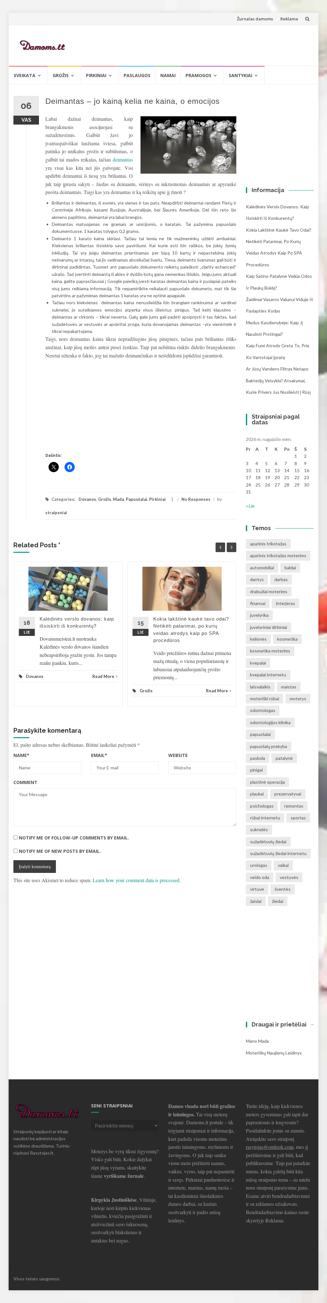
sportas (298, 817)
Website (178, 755)
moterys (298, 698)
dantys (257, 579)
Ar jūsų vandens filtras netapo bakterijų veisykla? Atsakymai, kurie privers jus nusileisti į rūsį (278, 380)
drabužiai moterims (268, 591)
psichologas (262, 806)
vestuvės (289, 877)
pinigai (256, 770)
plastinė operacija (267, 782)
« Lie (250, 505)
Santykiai (240, 75)
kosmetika (287, 639)
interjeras (285, 603)
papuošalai (260, 734)
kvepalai (258, 663)
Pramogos (198, 75)
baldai (290, 567)
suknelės (259, 829)
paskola (257, 758)
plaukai (257, 793)
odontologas (262, 710)
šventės (283, 889)
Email (99, 755)
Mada (118, 499)
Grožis (61, 75)
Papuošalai (136, 499)
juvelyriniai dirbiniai (268, 627)
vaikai (283, 865)
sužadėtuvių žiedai (268, 841)
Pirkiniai (96, 75)
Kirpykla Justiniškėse (114, 1199)
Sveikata (24, 75)
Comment (25, 782)
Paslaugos (137, 75)
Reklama (289, 19)
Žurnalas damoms (255, 19)
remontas (293, 806)
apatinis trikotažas (268, 543)
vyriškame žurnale (124, 1175)
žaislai (256, 901)
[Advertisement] (192, 44)
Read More (103, 676)
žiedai (277, 901)
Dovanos (87, 499)
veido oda (259, 877)
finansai (257, 603)
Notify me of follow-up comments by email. (74, 838)
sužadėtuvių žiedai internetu (278, 853)
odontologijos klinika (270, 722)
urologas (258, 865)
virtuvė (257, 889)
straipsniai (56, 512)
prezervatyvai (287, 793)
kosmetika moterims (270, 650)
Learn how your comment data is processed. (137, 880)
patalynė (284, 758)
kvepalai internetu (268, 674)
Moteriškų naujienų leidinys (274, 1052)
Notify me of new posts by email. (60, 851)
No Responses (195, 499)
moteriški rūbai (264, 698)
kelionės (258, 639)
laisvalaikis (260, 686)
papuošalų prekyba (268, 746)
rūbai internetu (265, 817)
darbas (281, 579)
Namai (168, 75)
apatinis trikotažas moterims (278, 555)
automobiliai (262, 567)
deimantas (123, 159)
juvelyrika (259, 615)
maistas (288, 686)
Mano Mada (257, 1041)
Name (21, 755)
